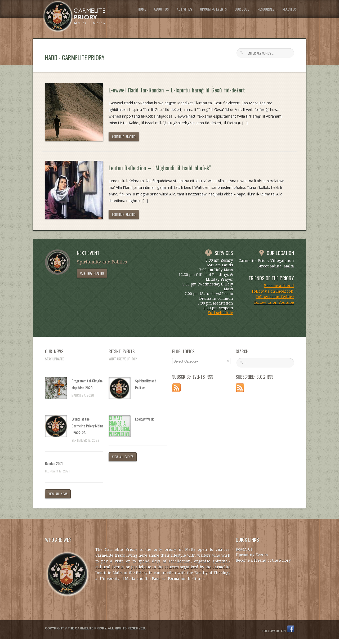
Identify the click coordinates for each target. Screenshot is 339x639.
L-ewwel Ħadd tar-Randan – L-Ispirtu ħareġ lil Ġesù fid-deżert (177, 90)
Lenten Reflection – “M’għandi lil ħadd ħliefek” (160, 167)
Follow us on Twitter (275, 297)
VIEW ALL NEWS (57, 494)
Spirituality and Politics (145, 384)
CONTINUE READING (124, 137)
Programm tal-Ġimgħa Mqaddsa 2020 (87, 384)
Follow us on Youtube (274, 302)
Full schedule (220, 313)
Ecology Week (144, 419)
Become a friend (279, 286)
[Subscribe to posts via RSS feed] (176, 390)
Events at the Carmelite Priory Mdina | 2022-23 (87, 425)
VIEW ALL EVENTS (122, 457)
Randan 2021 (54, 463)
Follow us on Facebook (272, 291)
